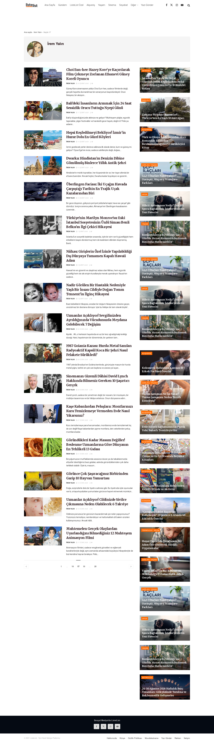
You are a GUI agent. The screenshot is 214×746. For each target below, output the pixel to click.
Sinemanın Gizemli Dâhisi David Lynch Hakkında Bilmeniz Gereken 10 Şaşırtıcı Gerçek (97, 380)
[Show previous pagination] (26, 566)
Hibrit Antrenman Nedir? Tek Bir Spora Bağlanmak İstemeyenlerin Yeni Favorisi (163, 209)
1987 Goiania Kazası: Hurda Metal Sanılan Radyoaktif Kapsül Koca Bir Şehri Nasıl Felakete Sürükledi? (99, 350)
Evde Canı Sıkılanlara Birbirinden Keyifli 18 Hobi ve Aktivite (163, 487)
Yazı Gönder (147, 5)
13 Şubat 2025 (83, 167)
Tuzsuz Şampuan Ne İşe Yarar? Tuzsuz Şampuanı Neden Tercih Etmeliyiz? (161, 397)
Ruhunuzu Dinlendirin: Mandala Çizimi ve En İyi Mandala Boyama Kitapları (163, 456)
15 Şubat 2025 (83, 142)
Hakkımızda (112, 738)
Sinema (112, 5)
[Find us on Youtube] (182, 5)
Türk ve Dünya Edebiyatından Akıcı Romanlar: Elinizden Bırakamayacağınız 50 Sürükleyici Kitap (164, 142)
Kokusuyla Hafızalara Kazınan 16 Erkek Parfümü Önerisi (162, 369)
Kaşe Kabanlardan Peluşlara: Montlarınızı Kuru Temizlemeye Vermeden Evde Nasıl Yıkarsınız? (99, 411)
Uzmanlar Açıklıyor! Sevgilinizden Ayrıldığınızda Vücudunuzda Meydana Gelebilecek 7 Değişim (96, 320)
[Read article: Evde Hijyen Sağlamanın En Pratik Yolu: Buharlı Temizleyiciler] (165, 421)
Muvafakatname (151, 738)
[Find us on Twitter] (171, 5)
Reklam (178, 738)
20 (95, 566)
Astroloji (147, 677)
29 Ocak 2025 (82, 359)
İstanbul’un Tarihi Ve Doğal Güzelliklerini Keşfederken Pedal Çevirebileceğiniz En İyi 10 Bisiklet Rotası (164, 83)
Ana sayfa (28, 32)
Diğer (133, 5)
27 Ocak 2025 (82, 420)
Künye (122, 738)
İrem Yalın (38, 32)
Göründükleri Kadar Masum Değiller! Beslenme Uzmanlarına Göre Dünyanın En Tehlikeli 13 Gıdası (97, 444)
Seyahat (123, 5)
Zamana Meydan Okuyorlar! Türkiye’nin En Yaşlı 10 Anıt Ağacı (163, 116)
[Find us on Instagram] (177, 5)
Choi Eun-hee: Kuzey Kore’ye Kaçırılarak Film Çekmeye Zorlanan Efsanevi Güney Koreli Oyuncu (98, 74)
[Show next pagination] (131, 566)
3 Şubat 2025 (82, 299)
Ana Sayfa (50, 5)
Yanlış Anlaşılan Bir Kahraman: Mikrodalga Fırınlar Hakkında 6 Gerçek (162, 574)
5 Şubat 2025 (82, 265)
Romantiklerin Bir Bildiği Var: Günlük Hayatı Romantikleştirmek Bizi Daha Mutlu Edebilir (164, 238)
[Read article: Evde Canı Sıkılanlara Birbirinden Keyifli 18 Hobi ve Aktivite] (165, 480)
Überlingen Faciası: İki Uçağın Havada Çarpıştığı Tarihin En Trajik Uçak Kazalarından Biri (96, 188)
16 (73, 566)
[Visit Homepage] (31, 5)
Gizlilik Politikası (135, 738)
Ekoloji (146, 100)
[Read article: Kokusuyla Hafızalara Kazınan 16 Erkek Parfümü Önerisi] (165, 362)
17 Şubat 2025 (83, 112)
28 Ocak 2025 (82, 390)
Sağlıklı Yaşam (149, 165)
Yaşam (101, 5)
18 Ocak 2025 (82, 483)
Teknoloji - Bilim (150, 530)
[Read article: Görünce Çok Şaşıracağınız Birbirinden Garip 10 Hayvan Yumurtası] (43, 481)
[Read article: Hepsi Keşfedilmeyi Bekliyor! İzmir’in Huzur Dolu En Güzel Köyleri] (43, 139)
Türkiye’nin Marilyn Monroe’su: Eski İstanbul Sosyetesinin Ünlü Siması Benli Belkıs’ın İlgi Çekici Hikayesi (98, 222)
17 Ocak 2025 (82, 542)
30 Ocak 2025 (82, 329)
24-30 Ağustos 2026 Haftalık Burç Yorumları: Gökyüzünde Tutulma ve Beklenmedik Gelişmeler (164, 692)
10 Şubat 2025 (83, 198)
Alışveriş (91, 5)
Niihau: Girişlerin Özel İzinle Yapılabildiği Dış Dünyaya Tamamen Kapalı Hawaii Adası (99, 256)
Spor (144, 194)
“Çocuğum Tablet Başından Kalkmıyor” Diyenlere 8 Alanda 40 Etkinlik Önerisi (163, 515)
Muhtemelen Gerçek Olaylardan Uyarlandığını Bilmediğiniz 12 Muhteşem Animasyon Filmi (99, 533)
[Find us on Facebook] (166, 5)
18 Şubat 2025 (83, 83)
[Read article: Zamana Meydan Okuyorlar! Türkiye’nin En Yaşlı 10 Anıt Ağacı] (165, 109)
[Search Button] (189, 5)
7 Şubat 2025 (82, 231)
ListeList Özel (76, 5)
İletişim (187, 738)
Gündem (62, 5)
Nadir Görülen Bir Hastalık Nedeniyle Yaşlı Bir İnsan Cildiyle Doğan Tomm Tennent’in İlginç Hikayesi (95, 289)
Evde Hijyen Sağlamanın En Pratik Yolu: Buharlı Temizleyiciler (163, 428)
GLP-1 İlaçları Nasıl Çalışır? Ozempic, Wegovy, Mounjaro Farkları (159, 179)
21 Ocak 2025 (82, 454)
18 (84, 566)
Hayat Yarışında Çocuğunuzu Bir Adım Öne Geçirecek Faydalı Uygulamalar (162, 545)
